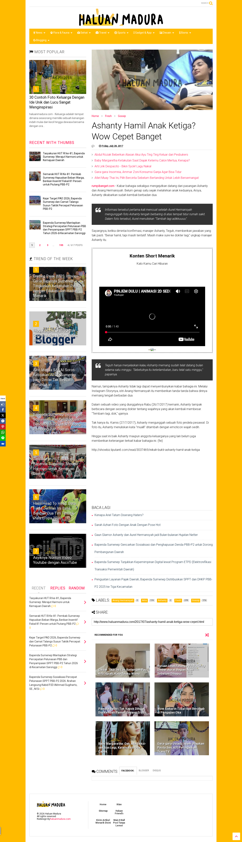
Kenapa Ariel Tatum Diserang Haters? (119, 515)
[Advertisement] (152, 275)
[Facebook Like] (3, 404)
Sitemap (103, 811)
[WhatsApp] (3, 432)
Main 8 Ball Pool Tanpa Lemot (119, 823)
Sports (121, 32)
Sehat (84, 32)
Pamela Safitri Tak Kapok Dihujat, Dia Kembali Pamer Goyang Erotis (122, 710)
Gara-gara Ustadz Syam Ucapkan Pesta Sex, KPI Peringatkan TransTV (180, 747)
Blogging (41, 40)
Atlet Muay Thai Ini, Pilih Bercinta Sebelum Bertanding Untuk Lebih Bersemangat (147, 178)
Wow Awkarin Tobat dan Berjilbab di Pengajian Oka (181, 710)
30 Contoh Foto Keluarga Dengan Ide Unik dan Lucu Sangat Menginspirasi (56, 102)
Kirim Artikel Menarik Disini (103, 821)
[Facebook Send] (3, 421)
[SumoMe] (3, 443)
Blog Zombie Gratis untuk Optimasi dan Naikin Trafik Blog (54, 335)
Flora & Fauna (61, 32)
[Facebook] (3, 410)
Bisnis (184, 32)
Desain (166, 32)
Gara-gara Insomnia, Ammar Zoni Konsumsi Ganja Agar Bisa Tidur (138, 172)
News (38, 32)
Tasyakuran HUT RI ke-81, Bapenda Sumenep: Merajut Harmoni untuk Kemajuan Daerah (64, 157)
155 (61, 245)
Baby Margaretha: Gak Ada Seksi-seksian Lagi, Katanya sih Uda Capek (122, 747)
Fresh (108, 116)
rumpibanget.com (103, 186)
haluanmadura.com (60, 819)
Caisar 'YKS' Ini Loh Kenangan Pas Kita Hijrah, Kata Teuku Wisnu (122, 671)
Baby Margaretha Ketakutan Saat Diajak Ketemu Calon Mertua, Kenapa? (142, 160)
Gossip (122, 116)
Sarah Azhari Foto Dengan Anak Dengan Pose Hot (128, 525)
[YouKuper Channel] (152, 350)
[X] (3, 415)
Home (95, 116)
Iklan (119, 804)
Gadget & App (143, 32)
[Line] (3, 438)
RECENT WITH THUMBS (51, 142)
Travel (102, 32)
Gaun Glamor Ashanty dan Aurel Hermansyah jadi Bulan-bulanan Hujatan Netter (146, 535)
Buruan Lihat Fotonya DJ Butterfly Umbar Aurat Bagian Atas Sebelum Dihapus (181, 670)
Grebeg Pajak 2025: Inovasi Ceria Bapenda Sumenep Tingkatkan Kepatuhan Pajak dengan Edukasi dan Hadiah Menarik (56, 286)
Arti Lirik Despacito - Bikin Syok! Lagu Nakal (123, 166)
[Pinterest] (3, 426)
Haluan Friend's (119, 812)
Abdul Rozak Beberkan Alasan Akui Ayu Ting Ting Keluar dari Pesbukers (141, 154)
